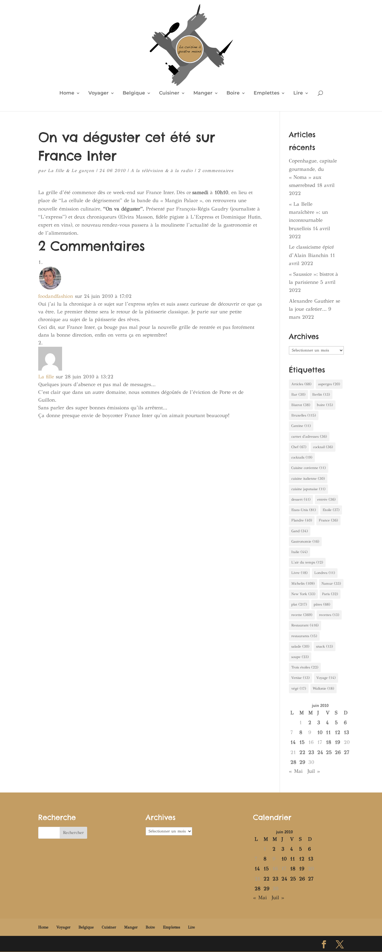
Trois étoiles (304, 667)
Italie (299, 552)
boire (325, 405)
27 (346, 752)
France (328, 520)
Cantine (301, 426)
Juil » (313, 771)
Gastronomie (305, 541)
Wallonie (323, 688)
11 (328, 732)
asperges (329, 384)
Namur (331, 583)
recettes (329, 615)
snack (324, 646)
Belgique (134, 93)
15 (302, 742)
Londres (324, 573)
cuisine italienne (308, 478)
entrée (326, 499)
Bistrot (300, 405)
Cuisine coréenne (308, 468)
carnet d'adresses (309, 436)
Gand (299, 531)
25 (329, 752)
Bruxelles (303, 415)
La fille (46, 377)
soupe (300, 657)
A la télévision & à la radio (161, 170)
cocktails (301, 457)
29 (302, 762)
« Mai (296, 771)
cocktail (323, 447)
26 (338, 752)
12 (337, 732)
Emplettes (266, 93)
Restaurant (305, 625)
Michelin (303, 583)
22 (302, 752)
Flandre (301, 520)
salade (300, 646)
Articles (301, 384)
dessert (301, 499)
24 (320, 752)
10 (320, 732)
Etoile (331, 510)
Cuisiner (169, 93)
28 (293, 762)
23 (311, 752)
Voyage (326, 678)
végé (298, 688)
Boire (233, 93)
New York (303, 594)
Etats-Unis (303, 510)
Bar (298, 394)
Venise (300, 678)
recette (301, 615)
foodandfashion (55, 296)
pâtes (322, 604)
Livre (299, 573)
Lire (298, 93)
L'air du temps (307, 562)
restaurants (304, 636)
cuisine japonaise (308, 489)
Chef (298, 447)
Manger (202, 93)
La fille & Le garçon (71, 170)
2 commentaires (215, 170)
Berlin (321, 394)
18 (328, 742)
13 (346, 732)
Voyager (98, 93)
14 (292, 742)
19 (337, 742)
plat (299, 604)
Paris (330, 594)
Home (66, 93)
